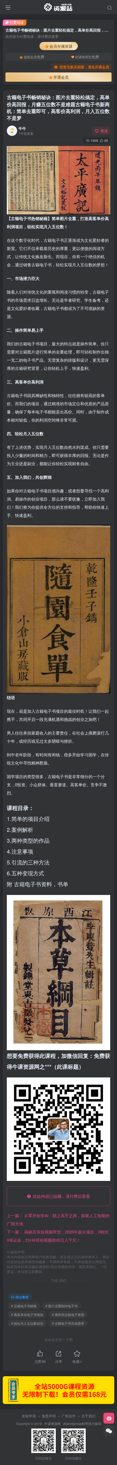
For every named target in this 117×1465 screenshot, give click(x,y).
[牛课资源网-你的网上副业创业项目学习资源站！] (58, 6)
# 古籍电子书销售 (24, 1305)
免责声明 (49, 1415)
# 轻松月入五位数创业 (27, 1323)
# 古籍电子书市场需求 (68, 1323)
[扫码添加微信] (108, 1430)
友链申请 (29, 1415)
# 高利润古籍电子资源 (68, 1314)
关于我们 (88, 1415)
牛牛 (22, 128)
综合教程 (22, 1297)
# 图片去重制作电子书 (61, 1305)
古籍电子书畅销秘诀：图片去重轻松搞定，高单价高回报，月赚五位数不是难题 (58, 107)
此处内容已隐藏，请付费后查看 (60, 1196)
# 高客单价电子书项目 (27, 1314)
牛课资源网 (52, 1423)
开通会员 (61, 77)
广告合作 (68, 1415)
